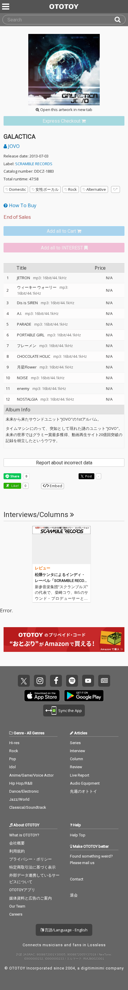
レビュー (42, 568)
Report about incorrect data (64, 463)
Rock (72, 189)
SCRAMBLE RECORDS (33, 163)
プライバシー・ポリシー (30, 859)
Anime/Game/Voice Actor (31, 775)
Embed (55, 485)
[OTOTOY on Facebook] (56, 681)
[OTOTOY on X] (24, 681)
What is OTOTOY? (24, 835)
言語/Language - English (66, 930)
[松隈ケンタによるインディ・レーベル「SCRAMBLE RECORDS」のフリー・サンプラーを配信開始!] (61, 545)
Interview (77, 751)
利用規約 (17, 851)
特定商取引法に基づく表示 (32, 867)
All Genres (35, 733)
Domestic (17, 189)
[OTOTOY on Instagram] (40, 681)
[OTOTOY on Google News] (104, 681)
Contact (76, 879)
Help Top (77, 835)
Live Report (79, 775)
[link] (64, 121)
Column (76, 759)
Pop (12, 759)
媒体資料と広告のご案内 (30, 898)
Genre (19, 733)
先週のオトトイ (83, 791)
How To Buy (22, 205)
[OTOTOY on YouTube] (88, 681)
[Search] (120, 19)
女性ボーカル (47, 189)
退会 (74, 895)
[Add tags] (115, 189)
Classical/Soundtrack (27, 807)
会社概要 (17, 843)
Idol (12, 767)
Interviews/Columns (37, 514)
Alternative (96, 189)
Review (76, 767)
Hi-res (14, 743)
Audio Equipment (85, 783)
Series (75, 743)
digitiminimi (92, 968)
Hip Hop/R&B (20, 783)
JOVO (13, 146)
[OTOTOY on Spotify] (72, 681)
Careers (15, 914)
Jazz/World (19, 799)
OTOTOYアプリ (22, 890)
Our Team (17, 906)
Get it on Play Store (84, 696)
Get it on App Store (42, 696)
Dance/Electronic (24, 791)
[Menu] (6, 6)
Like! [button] (14, 485)
